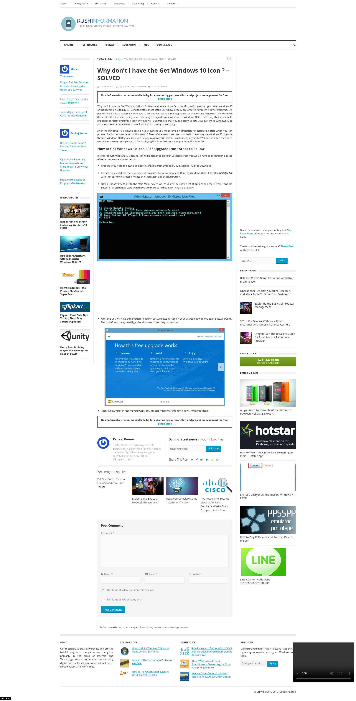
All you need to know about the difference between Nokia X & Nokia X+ (266, 411)
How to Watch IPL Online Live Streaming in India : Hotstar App (266, 454)
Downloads (164, 44)
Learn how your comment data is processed (164, 627)
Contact (171, 3)
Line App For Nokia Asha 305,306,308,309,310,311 (255, 581)
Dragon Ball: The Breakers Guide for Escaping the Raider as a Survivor (74, 86)
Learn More (165, 98)
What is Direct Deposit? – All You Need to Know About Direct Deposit (211, 675)
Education (129, 44)
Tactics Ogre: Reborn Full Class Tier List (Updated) (73, 113)
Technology (89, 44)
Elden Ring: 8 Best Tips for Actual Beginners (74, 100)
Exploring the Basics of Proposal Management (72, 181)
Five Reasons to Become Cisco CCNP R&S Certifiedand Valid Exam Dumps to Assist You (212, 652)
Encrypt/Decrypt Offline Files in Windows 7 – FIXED (267, 496)
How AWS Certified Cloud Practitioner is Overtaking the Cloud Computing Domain (211, 664)
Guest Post (119, 3)
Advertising (138, 3)
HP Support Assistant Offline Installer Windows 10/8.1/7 (72, 259)
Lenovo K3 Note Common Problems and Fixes (152, 662)
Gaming (69, 44)
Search (281, 260)
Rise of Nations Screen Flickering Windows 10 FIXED (73, 225)
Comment (107, 533)
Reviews (110, 44)
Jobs (146, 44)
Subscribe (213, 448)
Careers (155, 3)
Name (108, 574)
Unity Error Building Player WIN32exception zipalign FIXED (74, 350)
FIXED (154, 86)
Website (197, 574)
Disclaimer (100, 3)
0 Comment (140, 86)
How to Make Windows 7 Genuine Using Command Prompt (150, 650)
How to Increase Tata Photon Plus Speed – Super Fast (73, 291)
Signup (272, 663)
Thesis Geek (287, 246)
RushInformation (287, 691)
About (63, 3)
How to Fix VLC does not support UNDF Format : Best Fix (150, 673)
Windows (162, 86)
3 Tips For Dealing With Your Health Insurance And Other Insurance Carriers (265, 323)
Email (153, 574)
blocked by (268, 361)
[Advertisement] (165, 289)
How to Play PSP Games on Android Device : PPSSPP (267, 538)
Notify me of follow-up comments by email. (131, 590)
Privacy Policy (81, 3)
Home (118, 58)
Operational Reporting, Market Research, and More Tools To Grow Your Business (74, 165)
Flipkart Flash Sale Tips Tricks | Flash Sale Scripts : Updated (74, 318)
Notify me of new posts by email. (125, 599)
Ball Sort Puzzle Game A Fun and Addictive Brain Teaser (73, 146)
